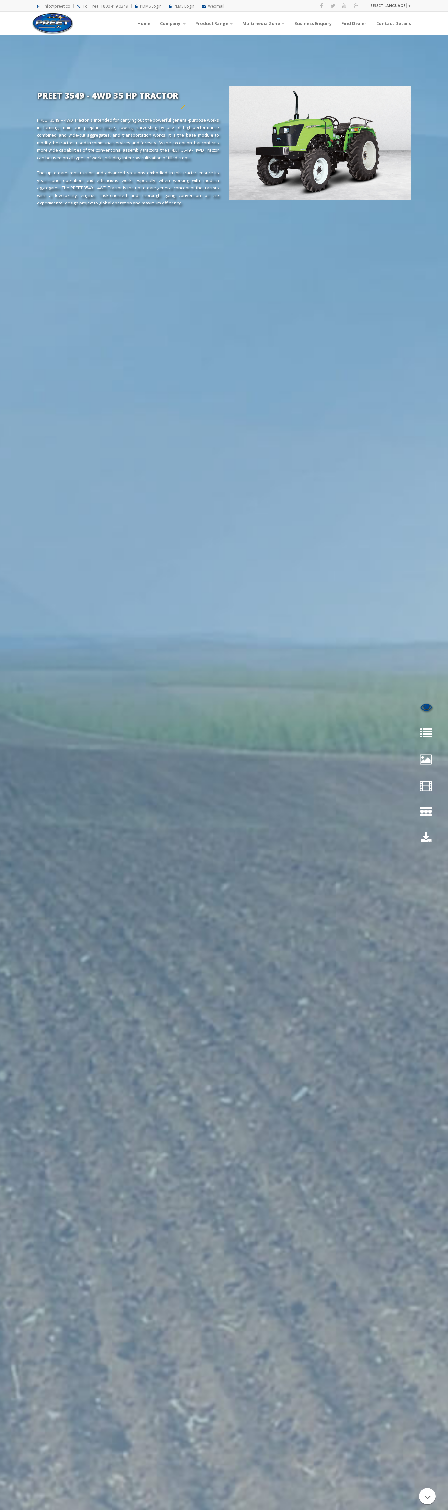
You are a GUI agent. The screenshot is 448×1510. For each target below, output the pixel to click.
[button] (390, 5)
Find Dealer (353, 23)
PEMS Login (184, 6)
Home (143, 23)
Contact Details (393, 23)
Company (170, 23)
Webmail (216, 6)
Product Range (211, 23)
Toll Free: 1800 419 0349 (105, 6)
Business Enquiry (313, 23)
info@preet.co (57, 6)
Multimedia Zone (261, 23)
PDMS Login (151, 6)
